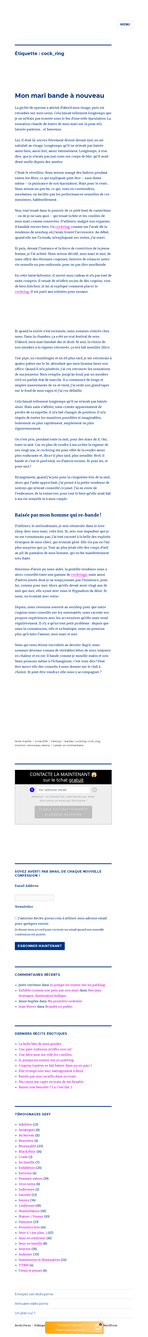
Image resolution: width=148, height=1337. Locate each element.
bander (69, 741)
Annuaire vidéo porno (31, 1303)
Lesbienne (27, 1206)
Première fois (29, 1227)
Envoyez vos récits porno (34, 1294)
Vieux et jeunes (30, 1270)
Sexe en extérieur (32, 1238)
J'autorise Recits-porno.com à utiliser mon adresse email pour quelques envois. (61, 921)
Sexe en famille (30, 1243)
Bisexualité (27, 1146)
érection (20, 745)
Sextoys (56, 741)
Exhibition (27, 1168)
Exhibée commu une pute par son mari (49, 990)
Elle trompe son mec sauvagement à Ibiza (51, 1071)
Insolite (25, 1195)
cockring (62, 227)
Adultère (25, 1124)
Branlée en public (59, 1006)
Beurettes (26, 1141)
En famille (27, 1162)
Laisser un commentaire (68, 745)
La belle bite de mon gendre (40, 1044)
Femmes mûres (31, 1178)
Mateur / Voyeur (31, 1216)
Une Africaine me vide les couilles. (45, 1055)
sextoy (46, 745)
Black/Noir (27, 1151)
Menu (125, 24)
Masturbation (29, 1211)
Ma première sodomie (65, 1001)
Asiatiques (27, 1130)
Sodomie (25, 1254)
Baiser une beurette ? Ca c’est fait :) (45, 1087)
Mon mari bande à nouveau (59, 95)
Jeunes (24, 1200)
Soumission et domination (39, 1260)
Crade (23, 1157)
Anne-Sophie (23, 741)
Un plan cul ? (25, 1313)
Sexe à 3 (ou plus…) (33, 1233)
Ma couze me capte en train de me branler (51, 1082)
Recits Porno (23, 1325)
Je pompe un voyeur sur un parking (77, 985)
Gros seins (27, 1184)
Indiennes (26, 1189)
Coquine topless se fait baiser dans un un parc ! (55, 1065)
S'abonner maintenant (40, 946)
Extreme (25, 1173)
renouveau (33, 745)
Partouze (25, 1222)
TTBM (24, 1265)
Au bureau (26, 1135)
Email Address (27, 886)
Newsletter (24, 907)
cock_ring (93, 741)
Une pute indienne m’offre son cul (45, 1049)
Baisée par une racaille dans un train (47, 1076)
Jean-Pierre (27, 1006)
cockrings (79, 575)
